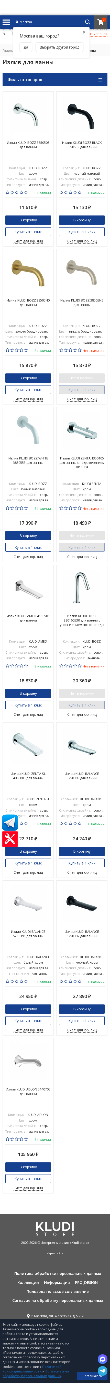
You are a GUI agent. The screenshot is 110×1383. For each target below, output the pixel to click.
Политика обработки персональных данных (57, 1273)
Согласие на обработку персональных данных (57, 1300)
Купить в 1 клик (28, 231)
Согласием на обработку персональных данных (36, 1373)
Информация (57, 1282)
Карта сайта (55, 1253)
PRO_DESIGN (86, 1282)
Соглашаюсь (92, 1376)
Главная (9, 50)
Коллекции (28, 1282)
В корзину (28, 220)
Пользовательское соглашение (58, 1291)
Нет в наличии (81, 377)
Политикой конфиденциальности (32, 1368)
